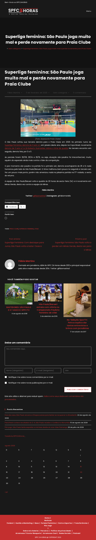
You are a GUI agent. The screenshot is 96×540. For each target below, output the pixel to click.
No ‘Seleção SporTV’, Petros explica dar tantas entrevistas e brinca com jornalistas (77, 324)
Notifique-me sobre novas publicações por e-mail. (30, 383)
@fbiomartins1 (39, 196)
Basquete (37, 533)
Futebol (10, 523)
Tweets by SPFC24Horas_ (15, 436)
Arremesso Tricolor (24, 533)
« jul (6, 492)
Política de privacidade (61, 531)
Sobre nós (27, 531)
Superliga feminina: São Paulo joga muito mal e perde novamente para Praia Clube (57, 48)
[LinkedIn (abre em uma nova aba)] (90, 2)
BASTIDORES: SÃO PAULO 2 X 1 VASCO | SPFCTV (18, 308)
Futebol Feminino (48, 523)
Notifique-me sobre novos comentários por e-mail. (30, 377)
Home (47, 518)
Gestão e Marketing (24, 523)
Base (37, 523)
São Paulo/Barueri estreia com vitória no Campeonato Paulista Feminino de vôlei (48, 308)
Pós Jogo (48, 526)
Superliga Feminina (26, 229)
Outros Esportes (65, 523)
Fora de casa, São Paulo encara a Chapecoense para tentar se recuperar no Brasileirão (41, 415)
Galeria (35, 531)
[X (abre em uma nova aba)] (81, 2)
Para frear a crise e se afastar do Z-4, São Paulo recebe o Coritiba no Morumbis (37, 422)
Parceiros (44, 531)
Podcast (76, 533)
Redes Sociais (65, 533)
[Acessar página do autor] (10, 264)
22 (81, 472)
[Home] (5, 48)
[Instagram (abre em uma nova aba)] (87, 2)
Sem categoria (60, 92)
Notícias (48, 520)
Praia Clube (14, 229)
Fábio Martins (14, 92)
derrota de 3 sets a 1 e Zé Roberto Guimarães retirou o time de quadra (36, 148)
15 (81, 466)
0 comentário (79, 92)
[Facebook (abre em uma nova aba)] (84, 2)
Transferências (81, 523)
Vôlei (36, 229)
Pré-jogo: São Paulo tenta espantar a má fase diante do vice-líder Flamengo (36, 427)
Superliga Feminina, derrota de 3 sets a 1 (22, 145)
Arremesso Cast (50, 533)
